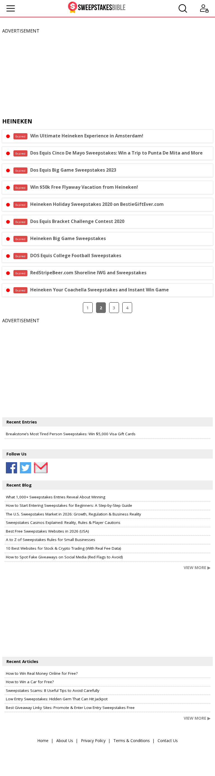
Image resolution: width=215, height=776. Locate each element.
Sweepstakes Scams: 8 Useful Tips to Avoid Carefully (52, 690)
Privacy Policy (93, 740)
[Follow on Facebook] (11, 467)
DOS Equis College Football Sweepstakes (68, 255)
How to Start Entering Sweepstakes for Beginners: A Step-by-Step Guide (69, 505)
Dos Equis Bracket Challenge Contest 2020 (69, 221)
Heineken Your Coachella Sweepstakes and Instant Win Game (92, 290)
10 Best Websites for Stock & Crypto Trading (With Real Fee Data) (63, 548)
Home (42, 740)
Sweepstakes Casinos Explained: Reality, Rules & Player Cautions (63, 522)
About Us (64, 740)
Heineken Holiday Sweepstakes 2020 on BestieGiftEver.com (89, 204)
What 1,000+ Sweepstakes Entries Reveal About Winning (55, 496)
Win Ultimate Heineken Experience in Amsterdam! (79, 136)
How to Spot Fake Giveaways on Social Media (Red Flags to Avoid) (64, 556)
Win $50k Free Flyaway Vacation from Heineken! (76, 187)
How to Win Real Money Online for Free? (42, 673)
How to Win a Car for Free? (30, 681)
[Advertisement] (107, 73)
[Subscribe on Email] (39, 467)
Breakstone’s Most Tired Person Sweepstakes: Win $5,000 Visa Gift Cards (70, 433)
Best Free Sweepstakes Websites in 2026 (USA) (47, 531)
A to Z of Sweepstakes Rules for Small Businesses (50, 539)
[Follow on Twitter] (25, 467)
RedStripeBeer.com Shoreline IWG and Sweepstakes (80, 273)
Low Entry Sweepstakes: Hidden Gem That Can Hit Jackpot (57, 698)
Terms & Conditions (131, 740)
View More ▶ (197, 567)
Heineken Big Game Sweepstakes (60, 238)
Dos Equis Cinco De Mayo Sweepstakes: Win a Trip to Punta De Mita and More (109, 153)
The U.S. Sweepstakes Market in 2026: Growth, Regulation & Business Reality (73, 514)
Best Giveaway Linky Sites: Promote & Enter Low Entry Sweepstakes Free (70, 707)
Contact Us (168, 740)
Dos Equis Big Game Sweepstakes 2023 (65, 170)
